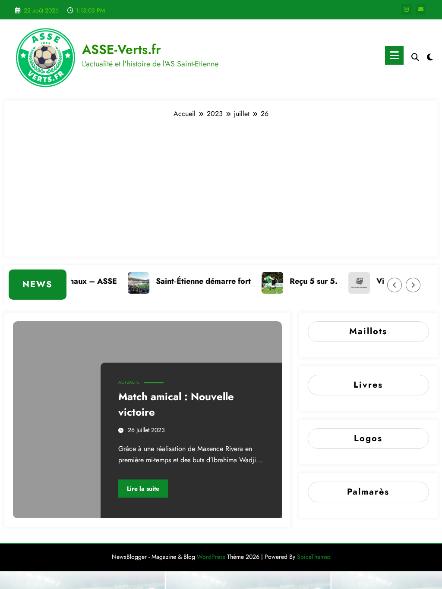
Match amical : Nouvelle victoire (176, 404)
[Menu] (394, 55)
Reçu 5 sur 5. (307, 281)
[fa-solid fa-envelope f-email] (421, 9)
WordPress (211, 556)
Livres (368, 385)
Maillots (368, 331)
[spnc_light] (430, 56)
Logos (368, 438)
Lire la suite (143, 488)
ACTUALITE (129, 382)
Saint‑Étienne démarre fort (196, 281)
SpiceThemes (314, 556)
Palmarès (368, 492)
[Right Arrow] (413, 285)
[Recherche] (415, 57)
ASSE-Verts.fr (121, 49)
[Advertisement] (221, 183)
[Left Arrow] (394, 285)
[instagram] (406, 9)
